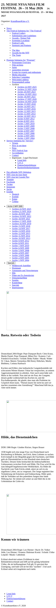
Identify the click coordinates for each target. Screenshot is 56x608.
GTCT (9, 596)
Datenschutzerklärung (16, 598)
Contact (10, 601)
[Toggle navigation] (2, 24)
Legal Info (11, 594)
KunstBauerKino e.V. (20, 21)
